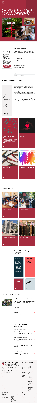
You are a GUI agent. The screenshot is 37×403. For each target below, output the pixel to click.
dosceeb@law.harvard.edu (7, 61)
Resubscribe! (6, 114)
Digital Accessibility (14, 393)
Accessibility (13, 392)
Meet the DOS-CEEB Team (6, 66)
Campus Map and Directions (30, 367)
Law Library (24, 372)
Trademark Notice (14, 395)
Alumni (23, 373)
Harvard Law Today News (24, 365)
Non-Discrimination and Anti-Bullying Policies (30, 388)
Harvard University (5, 397)
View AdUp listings (7, 99)
